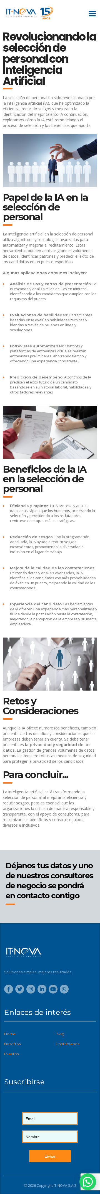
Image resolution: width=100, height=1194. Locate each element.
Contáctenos (67, 1044)
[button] (87, 1181)
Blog (60, 1034)
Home (10, 1034)
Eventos (11, 1054)
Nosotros (12, 1044)
